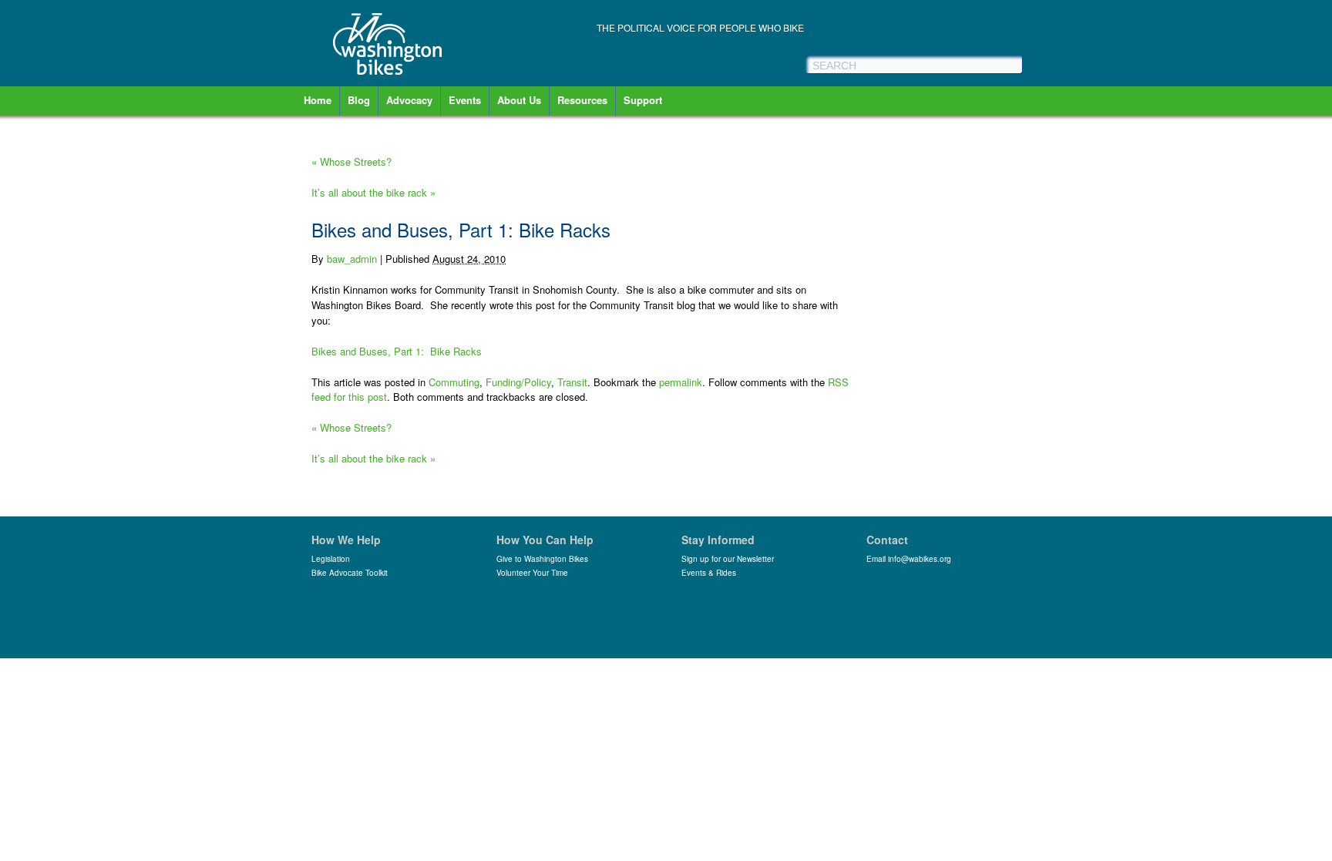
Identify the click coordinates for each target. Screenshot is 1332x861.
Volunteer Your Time (532, 572)
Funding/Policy (518, 382)
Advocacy (409, 99)
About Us (519, 99)
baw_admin (352, 258)
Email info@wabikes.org (908, 558)
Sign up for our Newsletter (727, 558)
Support (643, 99)
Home (317, 99)
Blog (359, 99)
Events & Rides (708, 572)
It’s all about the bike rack (373, 192)
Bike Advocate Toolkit (349, 572)
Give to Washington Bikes (542, 558)
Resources (582, 99)
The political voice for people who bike (700, 27)
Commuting (454, 382)
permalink (680, 382)
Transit (572, 382)
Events (465, 99)
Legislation (330, 558)
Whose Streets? (351, 161)
